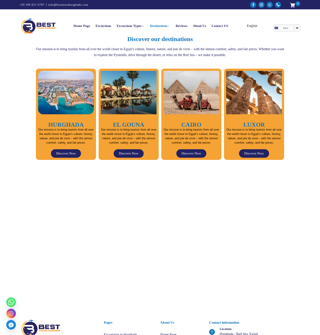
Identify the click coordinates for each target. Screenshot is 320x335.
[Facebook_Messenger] (11, 325)
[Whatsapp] (270, 5)
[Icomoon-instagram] (261, 5)
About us (199, 26)
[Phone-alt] (278, 5)
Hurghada (66, 124)
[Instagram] (11, 313)
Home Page (82, 26)
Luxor (254, 124)
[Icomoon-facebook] (253, 5)
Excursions (103, 26)
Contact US (220, 26)
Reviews (181, 26)
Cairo (191, 124)
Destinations (158, 26)
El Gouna (128, 124)
